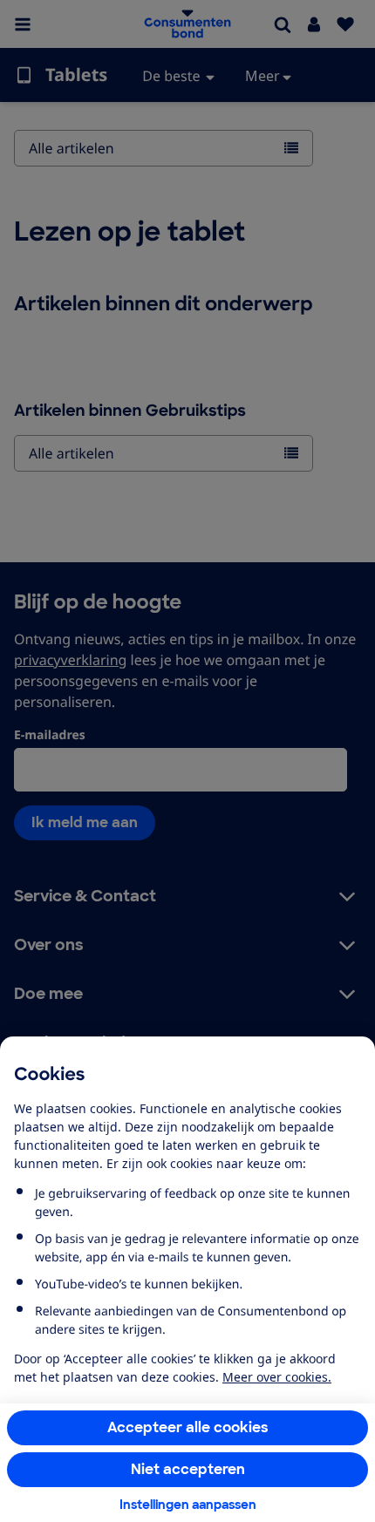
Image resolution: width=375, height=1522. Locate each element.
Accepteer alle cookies (188, 1427)
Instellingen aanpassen (187, 1504)
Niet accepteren (188, 1469)
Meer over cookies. (276, 1377)
